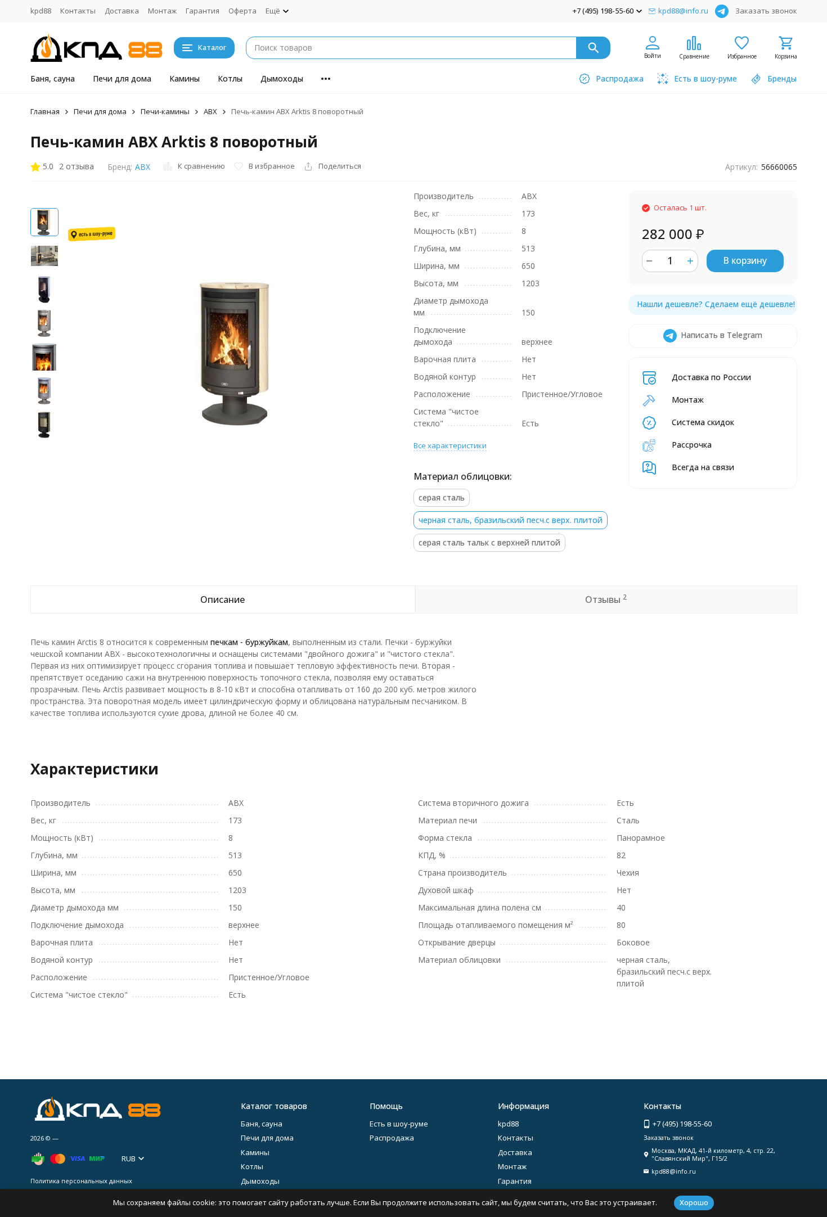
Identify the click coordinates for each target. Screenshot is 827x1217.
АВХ (210, 111)
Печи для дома (122, 78)
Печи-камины (165, 111)
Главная (45, 111)
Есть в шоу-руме (399, 1124)
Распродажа (392, 1138)
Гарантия (202, 11)
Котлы (230, 78)
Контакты (78, 11)
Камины (184, 78)
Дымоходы (281, 78)
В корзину (745, 260)
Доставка (122, 11)
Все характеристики (450, 445)
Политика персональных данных (81, 1181)
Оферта (242, 11)
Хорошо (694, 1202)
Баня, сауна (52, 78)
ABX (142, 166)
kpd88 (40, 11)
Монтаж (162, 11)
